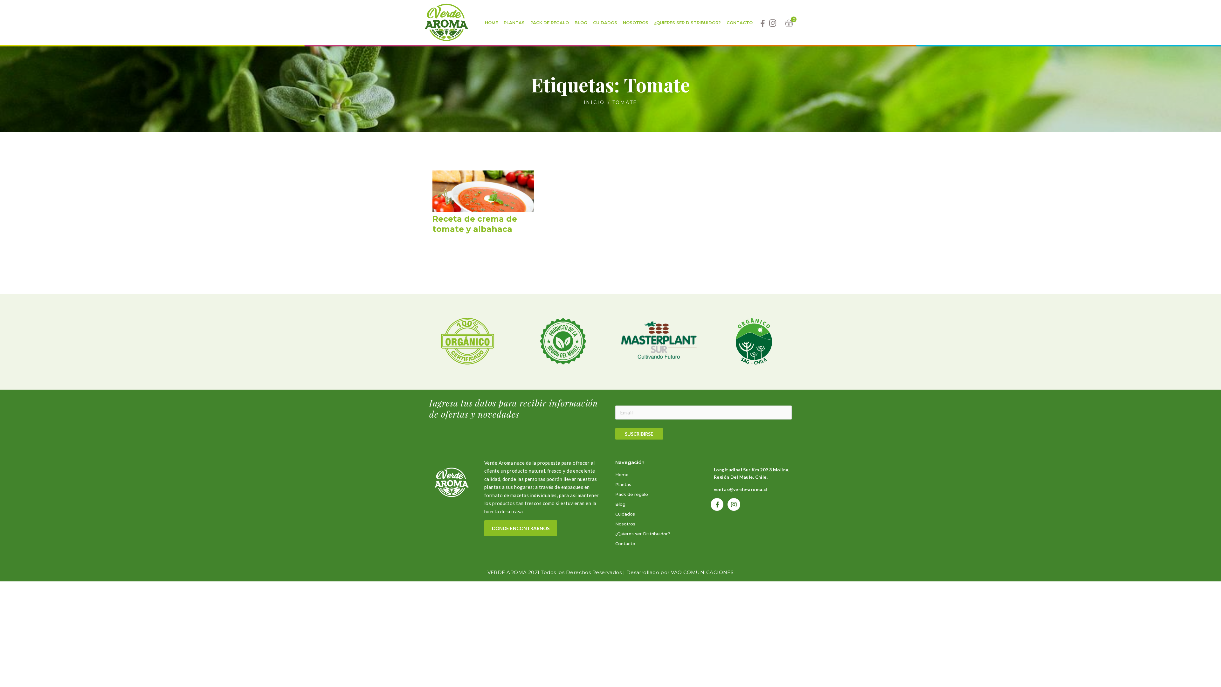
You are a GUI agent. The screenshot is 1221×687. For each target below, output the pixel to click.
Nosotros (625, 523)
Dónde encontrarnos (520, 528)
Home (622, 474)
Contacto (625, 543)
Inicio (594, 102)
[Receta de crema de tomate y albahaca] (483, 203)
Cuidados (625, 514)
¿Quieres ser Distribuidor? (642, 533)
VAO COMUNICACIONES (702, 572)
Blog (620, 504)
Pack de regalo (631, 494)
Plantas (623, 484)
